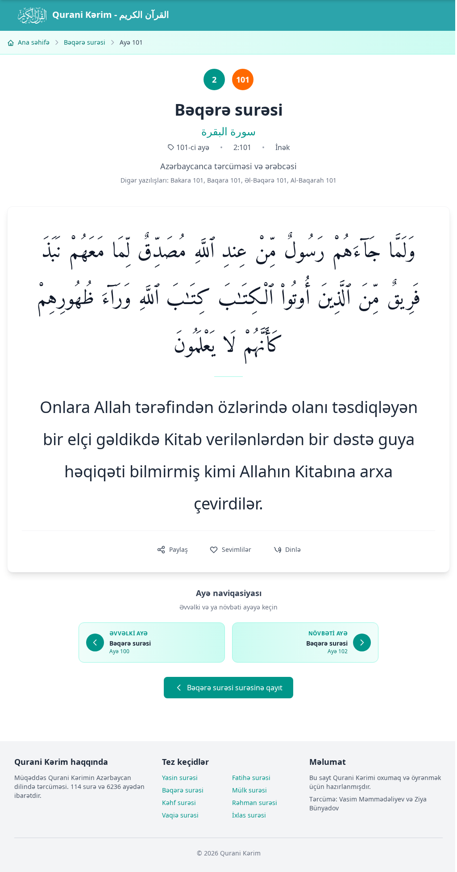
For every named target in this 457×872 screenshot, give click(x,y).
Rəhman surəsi (254, 802)
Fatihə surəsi (251, 777)
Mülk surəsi (249, 790)
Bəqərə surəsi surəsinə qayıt (235, 688)
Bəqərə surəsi (84, 42)
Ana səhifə (33, 42)
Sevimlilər (236, 549)
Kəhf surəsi (179, 802)
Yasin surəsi (180, 777)
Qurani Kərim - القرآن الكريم (109, 14)
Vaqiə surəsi (180, 815)
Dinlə (293, 549)
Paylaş (178, 549)
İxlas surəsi (249, 815)
